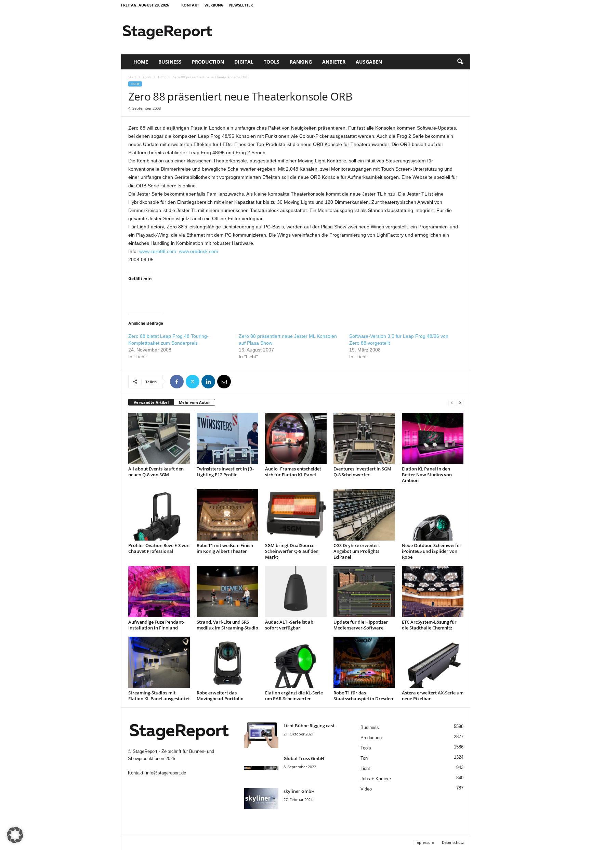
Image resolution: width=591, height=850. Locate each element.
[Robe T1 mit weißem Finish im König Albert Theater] (227, 515)
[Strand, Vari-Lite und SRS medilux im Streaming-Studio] (227, 591)
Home (140, 61)
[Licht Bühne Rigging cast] (261, 735)
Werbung (214, 5)
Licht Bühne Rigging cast (309, 725)
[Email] (224, 381)
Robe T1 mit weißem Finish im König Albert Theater (225, 548)
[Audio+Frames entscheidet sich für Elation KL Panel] (296, 438)
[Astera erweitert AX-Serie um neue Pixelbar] (432, 662)
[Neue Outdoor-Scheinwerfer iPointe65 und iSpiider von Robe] (432, 515)
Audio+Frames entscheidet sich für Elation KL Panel (293, 472)
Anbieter (333, 61)
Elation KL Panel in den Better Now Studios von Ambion (427, 474)
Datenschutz (453, 842)
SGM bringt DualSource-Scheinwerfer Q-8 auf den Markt (291, 551)
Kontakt (190, 5)
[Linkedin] (208, 381)
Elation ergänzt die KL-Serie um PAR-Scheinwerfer (294, 696)
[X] (192, 381)
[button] (460, 61)
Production (208, 61)
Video (366, 789)
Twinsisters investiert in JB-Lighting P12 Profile (225, 472)
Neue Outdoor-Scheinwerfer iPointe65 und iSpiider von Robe (431, 551)
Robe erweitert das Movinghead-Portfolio (220, 696)
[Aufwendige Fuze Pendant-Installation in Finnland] (159, 591)
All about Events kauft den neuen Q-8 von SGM (156, 472)
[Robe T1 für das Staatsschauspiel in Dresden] (364, 662)
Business (170, 61)
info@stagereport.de (166, 772)
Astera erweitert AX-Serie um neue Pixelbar (432, 696)
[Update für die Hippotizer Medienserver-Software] (364, 591)
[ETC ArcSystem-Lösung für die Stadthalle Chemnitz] (432, 591)
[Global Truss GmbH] (261, 768)
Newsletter (241, 5)
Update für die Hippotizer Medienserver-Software (360, 625)
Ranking (301, 61)
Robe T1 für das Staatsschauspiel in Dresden (363, 696)
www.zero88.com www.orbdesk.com (178, 251)
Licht (162, 77)
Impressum (424, 842)
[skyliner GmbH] (261, 801)
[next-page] (460, 402)
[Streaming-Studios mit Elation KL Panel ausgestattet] (159, 662)
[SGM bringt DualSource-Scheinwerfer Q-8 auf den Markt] (296, 515)
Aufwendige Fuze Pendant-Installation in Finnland (156, 625)
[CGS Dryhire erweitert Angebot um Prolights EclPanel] (364, 515)
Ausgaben (369, 61)
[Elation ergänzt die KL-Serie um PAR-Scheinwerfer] (296, 662)
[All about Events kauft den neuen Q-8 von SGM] (159, 438)
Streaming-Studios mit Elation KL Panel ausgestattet (159, 696)
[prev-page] (451, 402)
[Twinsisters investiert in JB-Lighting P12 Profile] (227, 438)
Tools (271, 61)
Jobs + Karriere (375, 778)
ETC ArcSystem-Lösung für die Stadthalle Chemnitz (429, 625)
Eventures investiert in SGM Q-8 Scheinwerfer (362, 472)
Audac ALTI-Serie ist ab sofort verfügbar (289, 625)
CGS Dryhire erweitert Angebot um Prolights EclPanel (356, 551)
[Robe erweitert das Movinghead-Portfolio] (227, 662)
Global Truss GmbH (304, 758)
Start (132, 77)
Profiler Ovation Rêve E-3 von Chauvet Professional (158, 548)
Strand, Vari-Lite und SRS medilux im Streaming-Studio (227, 625)
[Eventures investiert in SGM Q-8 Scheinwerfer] (364, 438)
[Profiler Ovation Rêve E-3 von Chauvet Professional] (159, 515)
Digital (243, 61)
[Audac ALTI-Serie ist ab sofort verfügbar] (296, 591)
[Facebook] (177, 381)
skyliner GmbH (299, 791)
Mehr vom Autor (194, 402)
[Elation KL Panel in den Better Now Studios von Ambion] (432, 438)
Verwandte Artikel (151, 402)
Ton (364, 758)
